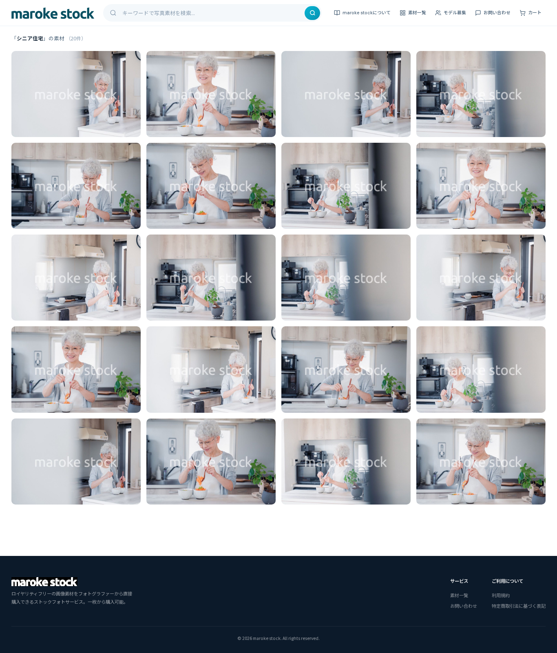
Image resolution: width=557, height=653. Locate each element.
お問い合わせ (497, 12)
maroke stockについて (367, 12)
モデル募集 (455, 12)
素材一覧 (417, 12)
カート (535, 12)
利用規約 (501, 595)
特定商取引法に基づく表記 (519, 605)
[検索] (312, 13)
